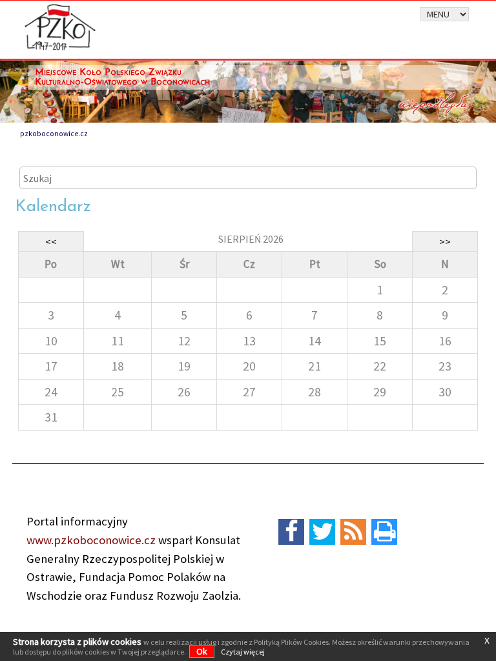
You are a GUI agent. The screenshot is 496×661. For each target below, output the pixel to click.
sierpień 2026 (251, 238)
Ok (201, 651)
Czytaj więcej (243, 651)
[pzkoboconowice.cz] (60, 25)
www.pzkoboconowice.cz (91, 540)
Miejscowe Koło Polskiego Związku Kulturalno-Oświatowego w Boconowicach (122, 77)
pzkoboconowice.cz (54, 133)
